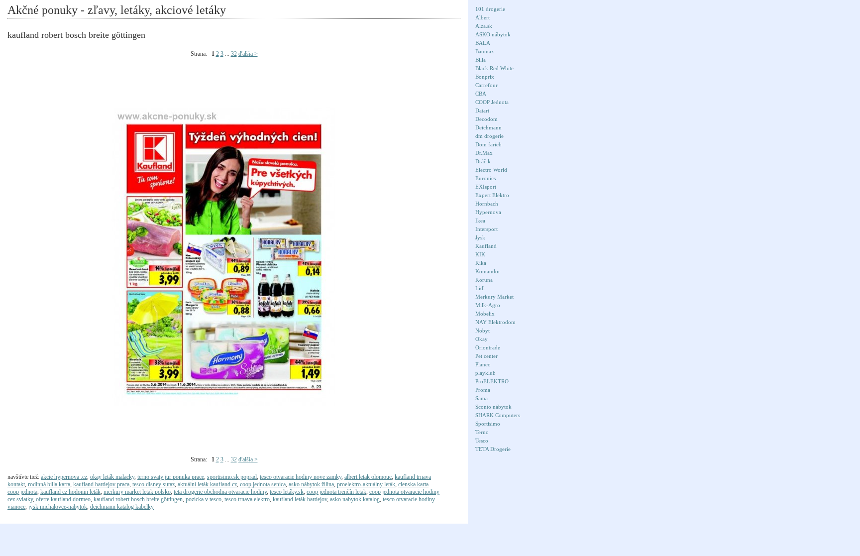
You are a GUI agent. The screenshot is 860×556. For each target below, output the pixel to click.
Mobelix (485, 314)
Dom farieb (488, 144)
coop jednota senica (263, 484)
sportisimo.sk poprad (232, 476)
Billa (480, 60)
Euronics (485, 178)
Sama (481, 398)
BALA (482, 43)
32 (234, 53)
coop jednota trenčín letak (336, 491)
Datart (482, 110)
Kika (480, 263)
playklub (485, 373)
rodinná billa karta (49, 484)
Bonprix (484, 77)
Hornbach (486, 204)
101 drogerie (490, 9)
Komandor (487, 271)
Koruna (484, 280)
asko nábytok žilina (311, 484)
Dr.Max (484, 153)
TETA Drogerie (493, 449)
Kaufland (486, 246)
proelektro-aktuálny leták (366, 484)
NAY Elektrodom (495, 322)
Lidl (480, 288)
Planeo (483, 364)
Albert (482, 17)
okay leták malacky (112, 476)
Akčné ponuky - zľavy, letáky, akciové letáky (116, 9)
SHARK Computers (497, 415)
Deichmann (488, 127)
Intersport (486, 229)
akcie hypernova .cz (64, 476)
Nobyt (482, 331)
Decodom (486, 119)
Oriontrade (487, 347)
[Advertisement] (188, 85)
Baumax (484, 51)
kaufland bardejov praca (101, 484)
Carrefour (486, 85)
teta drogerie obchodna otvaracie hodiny (220, 491)
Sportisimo (487, 424)
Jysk (480, 237)
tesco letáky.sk (287, 491)
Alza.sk (483, 26)
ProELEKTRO (492, 381)
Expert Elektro (492, 195)
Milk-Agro (487, 305)
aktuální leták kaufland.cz (207, 484)
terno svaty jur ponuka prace (170, 476)
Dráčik (483, 161)
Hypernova (488, 212)
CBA (480, 94)
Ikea (480, 220)
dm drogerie (489, 136)
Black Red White (494, 68)
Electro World (491, 170)
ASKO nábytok (493, 34)
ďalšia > (248, 53)
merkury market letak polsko (137, 491)
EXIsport (485, 187)
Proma (482, 390)
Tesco (481, 441)
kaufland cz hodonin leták (70, 491)
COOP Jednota (492, 102)
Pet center (486, 356)
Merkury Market (494, 297)
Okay (481, 339)
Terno (482, 432)
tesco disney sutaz (153, 484)
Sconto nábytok (493, 407)
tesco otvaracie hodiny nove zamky (300, 476)
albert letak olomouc (368, 476)
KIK (480, 254)
